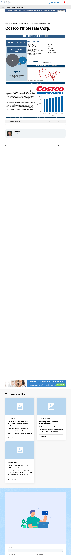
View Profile (17, 134)
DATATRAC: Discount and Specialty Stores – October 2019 (18, 423)
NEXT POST (62, 145)
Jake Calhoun (12, 437)
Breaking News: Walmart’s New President (18, 466)
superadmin (43, 436)
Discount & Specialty (43, 23)
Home (2, 7)
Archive (8, 7)
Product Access (54, 2)
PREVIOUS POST (10, 145)
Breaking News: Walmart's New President (49, 423)
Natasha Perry (12, 479)
